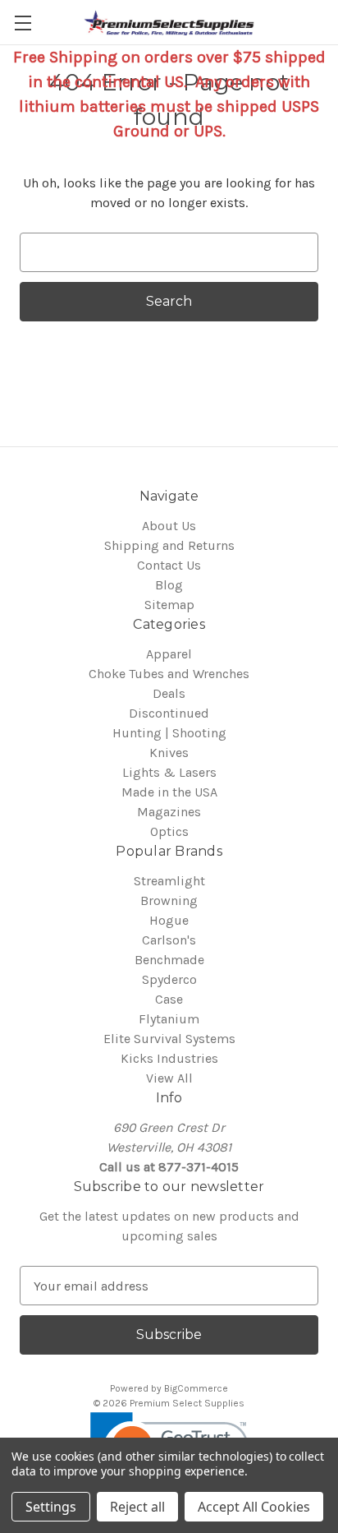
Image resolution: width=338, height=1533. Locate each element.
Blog (169, 585)
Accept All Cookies (254, 1507)
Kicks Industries (169, 1058)
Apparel (169, 654)
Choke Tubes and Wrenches (169, 673)
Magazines (169, 812)
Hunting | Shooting (169, 733)
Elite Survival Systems (169, 1038)
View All (169, 1078)
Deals (169, 693)
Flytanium (169, 1019)
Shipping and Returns (169, 545)
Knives (169, 752)
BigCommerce (196, 1388)
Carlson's (169, 940)
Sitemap (169, 604)
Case (169, 999)
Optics (169, 831)
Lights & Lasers (169, 772)
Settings (50, 1507)
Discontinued (169, 713)
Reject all (137, 1507)
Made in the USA (169, 792)
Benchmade (169, 959)
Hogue (169, 920)
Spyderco (169, 979)
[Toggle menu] (22, 22)
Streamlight (169, 881)
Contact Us (169, 565)
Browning (169, 900)
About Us (169, 525)
